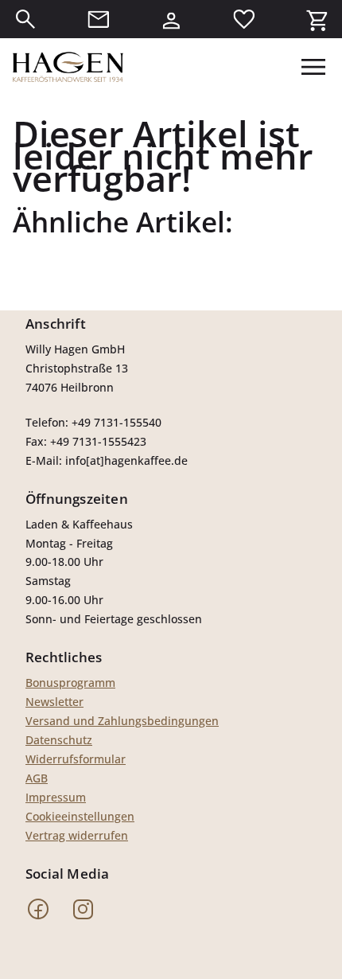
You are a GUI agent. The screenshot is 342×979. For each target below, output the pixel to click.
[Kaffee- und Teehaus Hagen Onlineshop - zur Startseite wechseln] (68, 67)
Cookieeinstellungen (79, 816)
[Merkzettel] (244, 19)
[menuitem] (25, 19)
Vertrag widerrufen (76, 835)
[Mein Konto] (171, 19)
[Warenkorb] (316, 19)
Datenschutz (58, 739)
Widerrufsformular (75, 758)
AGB (36, 778)
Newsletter (54, 701)
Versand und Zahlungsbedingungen (122, 720)
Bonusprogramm (70, 682)
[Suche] (25, 19)
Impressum (55, 797)
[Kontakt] (98, 19)
